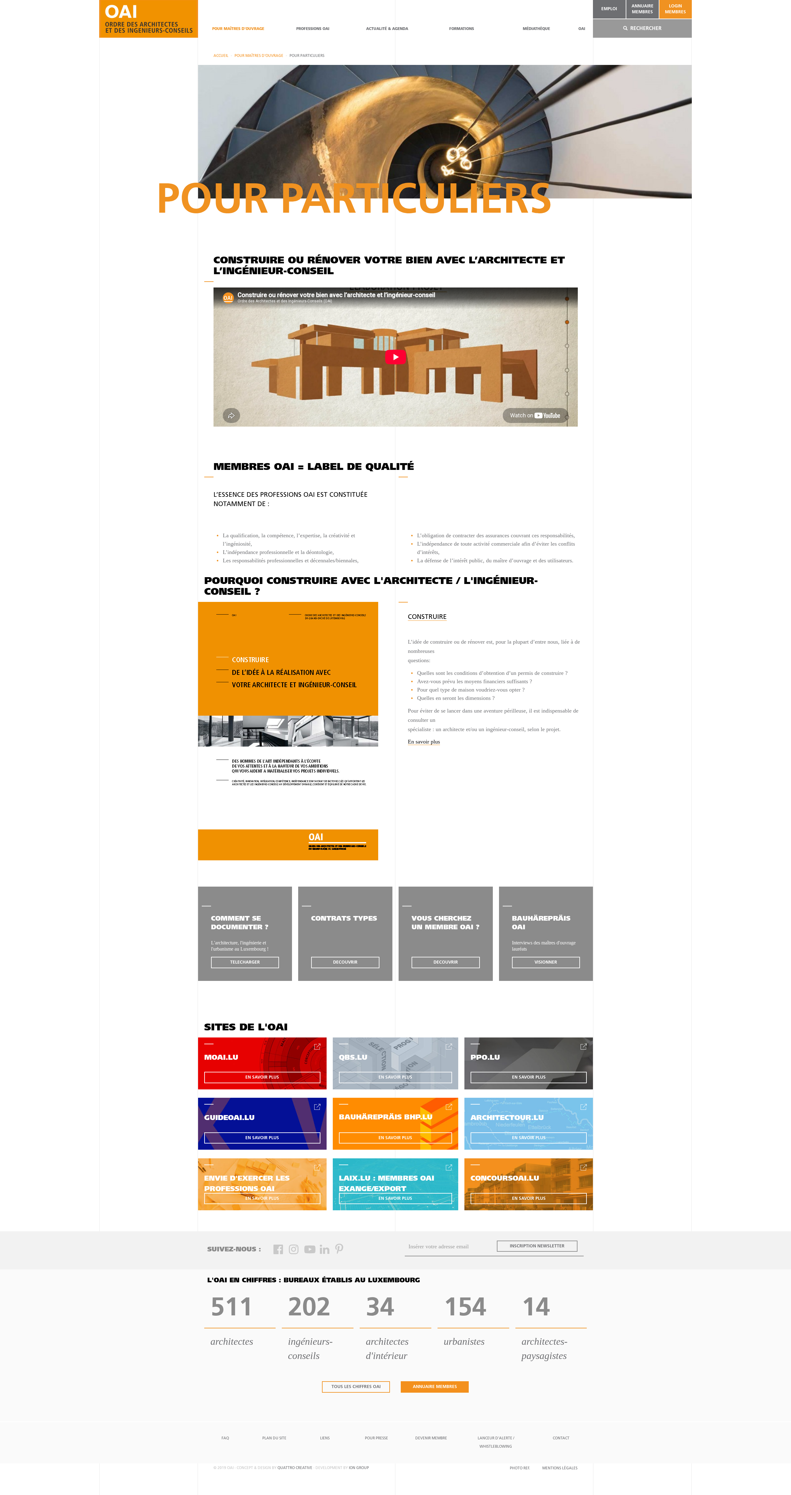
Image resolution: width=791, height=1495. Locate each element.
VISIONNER (546, 962)
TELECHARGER (245, 962)
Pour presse (376, 1438)
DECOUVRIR (345, 962)
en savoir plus (262, 1077)
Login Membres (675, 9)
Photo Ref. (520, 1468)
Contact (561, 1438)
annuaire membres (643, 9)
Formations (461, 29)
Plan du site (274, 1438)
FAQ (225, 1438)
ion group (359, 1468)
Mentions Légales (559, 1468)
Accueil (221, 56)
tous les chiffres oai (356, 1387)
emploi (609, 9)
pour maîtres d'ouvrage (238, 29)
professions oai (312, 29)
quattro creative (294, 1468)
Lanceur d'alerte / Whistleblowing (496, 1443)
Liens (325, 1438)
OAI (581, 29)
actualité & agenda (387, 29)
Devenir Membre (431, 1438)
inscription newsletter (537, 1246)
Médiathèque (536, 29)
